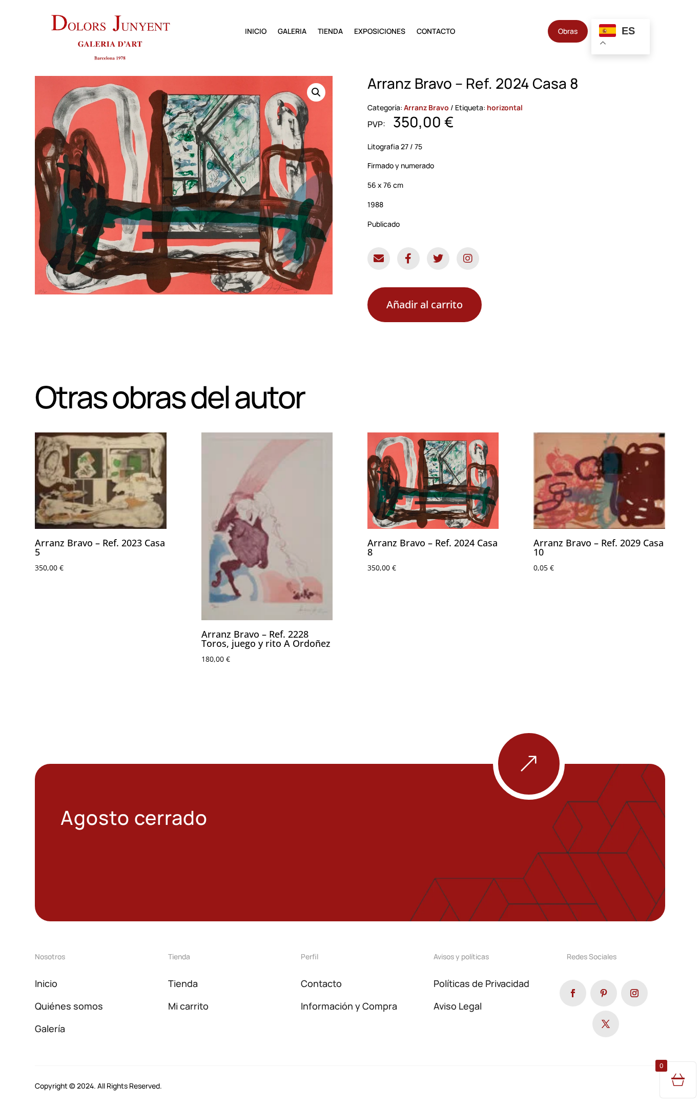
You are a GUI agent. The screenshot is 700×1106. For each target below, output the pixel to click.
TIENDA (330, 32)
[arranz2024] (565, 797)
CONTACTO (436, 32)
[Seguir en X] (605, 1024)
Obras (568, 31)
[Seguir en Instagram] (634, 993)
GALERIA (292, 32)
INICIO (255, 32)
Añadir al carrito (424, 304)
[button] (316, 92)
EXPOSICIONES (379, 32)
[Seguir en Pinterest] (603, 993)
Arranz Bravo (426, 107)
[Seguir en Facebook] (573, 993)
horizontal (505, 107)
